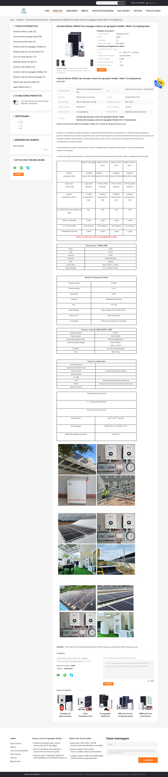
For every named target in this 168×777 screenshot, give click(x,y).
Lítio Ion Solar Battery (22, 57)
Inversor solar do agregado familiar (28, 72)
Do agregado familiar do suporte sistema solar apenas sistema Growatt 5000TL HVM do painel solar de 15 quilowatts (105, 715)
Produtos (57, 11)
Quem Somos (71, 11)
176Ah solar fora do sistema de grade (77, 647)
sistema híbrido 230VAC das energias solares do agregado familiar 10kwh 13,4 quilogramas (73, 71)
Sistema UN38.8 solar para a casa (126, 647)
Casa (47, 11)
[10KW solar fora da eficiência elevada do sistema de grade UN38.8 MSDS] (145, 702)
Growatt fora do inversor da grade (27, 77)
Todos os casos (152, 11)
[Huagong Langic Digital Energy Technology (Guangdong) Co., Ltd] (23, 11)
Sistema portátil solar (22, 41)
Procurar (121, 3)
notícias (138, 11)
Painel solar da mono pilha (24, 82)
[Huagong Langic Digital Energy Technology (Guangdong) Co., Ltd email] (16, 168)
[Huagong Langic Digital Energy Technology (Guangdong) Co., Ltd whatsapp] (23, 168)
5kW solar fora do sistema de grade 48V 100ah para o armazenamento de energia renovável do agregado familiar (125, 715)
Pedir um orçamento (138, 3)
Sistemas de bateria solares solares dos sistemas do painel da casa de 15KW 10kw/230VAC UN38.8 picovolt (65, 715)
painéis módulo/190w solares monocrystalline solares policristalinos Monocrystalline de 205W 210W (85, 750)
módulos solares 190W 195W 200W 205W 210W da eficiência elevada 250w (86, 757)
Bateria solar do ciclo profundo (26, 52)
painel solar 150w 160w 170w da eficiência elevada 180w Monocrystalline (86, 744)
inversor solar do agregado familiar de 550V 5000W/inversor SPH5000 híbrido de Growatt (50, 757)
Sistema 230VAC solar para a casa (102, 647)
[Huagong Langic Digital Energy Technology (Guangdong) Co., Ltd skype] (29, 167)
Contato (101, 70)
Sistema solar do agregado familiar (28, 47)
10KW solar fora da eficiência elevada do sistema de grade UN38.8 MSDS (145, 715)
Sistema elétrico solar (22, 31)
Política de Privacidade (31, 774)
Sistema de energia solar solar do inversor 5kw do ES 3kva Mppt (47, 744)
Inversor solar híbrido (22, 67)
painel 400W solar (21, 87)
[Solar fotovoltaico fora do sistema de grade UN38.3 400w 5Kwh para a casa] (85, 702)
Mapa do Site (15, 761)
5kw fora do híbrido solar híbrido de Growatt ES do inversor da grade (47, 750)
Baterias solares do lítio (23, 62)
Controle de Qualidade (103, 11)
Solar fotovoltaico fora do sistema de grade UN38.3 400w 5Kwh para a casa (85, 715)
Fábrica (84, 11)
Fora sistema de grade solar (37, 20)
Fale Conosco (123, 11)
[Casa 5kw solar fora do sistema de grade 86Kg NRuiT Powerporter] (15, 102)
